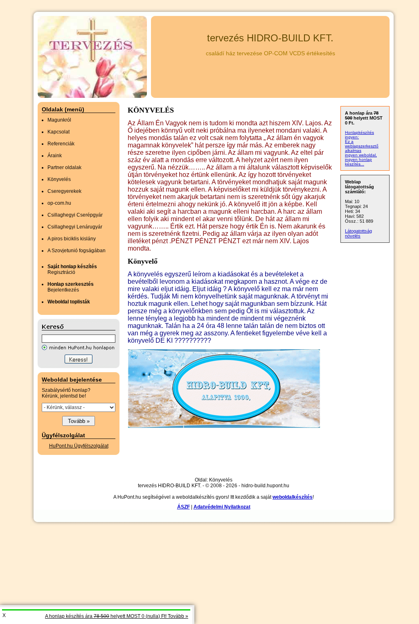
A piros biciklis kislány (71, 239)
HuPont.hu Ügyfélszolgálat (78, 446)
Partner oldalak (64, 167)
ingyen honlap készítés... (358, 161)
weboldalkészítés (293, 497)
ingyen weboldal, (361, 155)
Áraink (54, 155)
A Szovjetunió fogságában (76, 250)
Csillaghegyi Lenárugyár (74, 227)
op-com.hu (59, 203)
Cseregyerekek (64, 191)
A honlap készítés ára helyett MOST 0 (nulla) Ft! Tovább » (116, 616)
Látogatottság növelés (358, 233)
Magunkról (59, 120)
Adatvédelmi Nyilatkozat (222, 507)
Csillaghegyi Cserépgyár (75, 215)
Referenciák (60, 144)
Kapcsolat (58, 132)
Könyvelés (59, 179)
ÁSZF (183, 507)
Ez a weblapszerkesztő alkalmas (361, 146)
